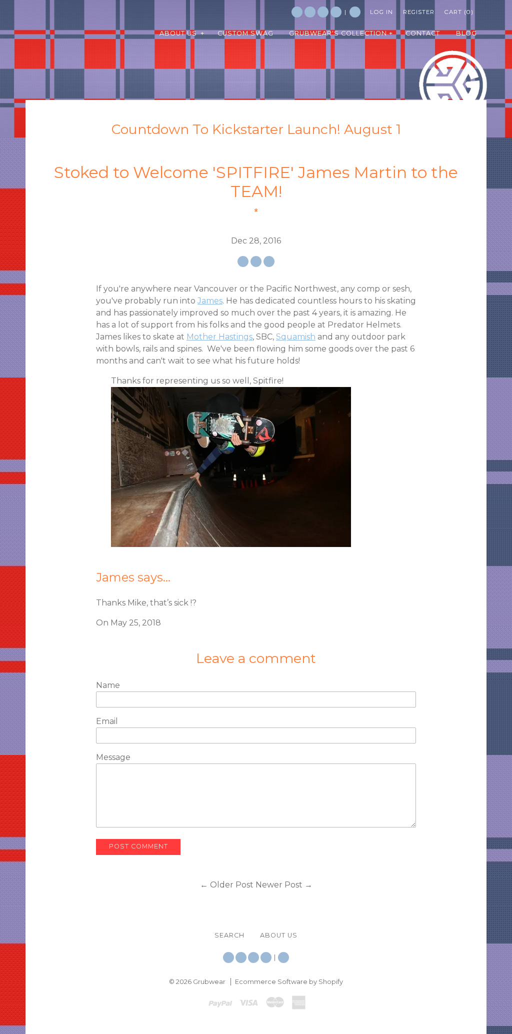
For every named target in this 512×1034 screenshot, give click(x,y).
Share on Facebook (243, 261)
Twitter (297, 12)
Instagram (323, 12)
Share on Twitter (256, 261)
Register (418, 12)
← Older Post (227, 885)
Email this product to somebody (269, 261)
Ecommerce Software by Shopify (289, 982)
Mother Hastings (219, 337)
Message (113, 757)
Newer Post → (284, 885)
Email (107, 721)
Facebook (310, 12)
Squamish (296, 337)
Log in (381, 12)
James (210, 301)
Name (108, 685)
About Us (279, 935)
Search (355, 12)
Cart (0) (459, 12)
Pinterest (336, 12)
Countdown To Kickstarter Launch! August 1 (256, 129)
